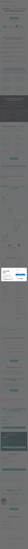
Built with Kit (20, 278)
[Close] (25, 269)
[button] (8, 279)
